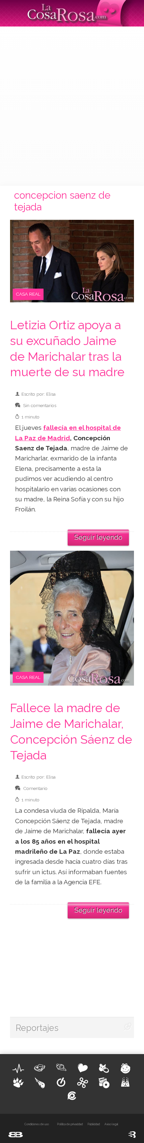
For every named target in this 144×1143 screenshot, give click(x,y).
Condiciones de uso (36, 1124)
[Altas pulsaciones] (18, 1068)
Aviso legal (111, 1124)
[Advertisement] (72, 105)
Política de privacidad (70, 1124)
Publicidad (93, 1124)
